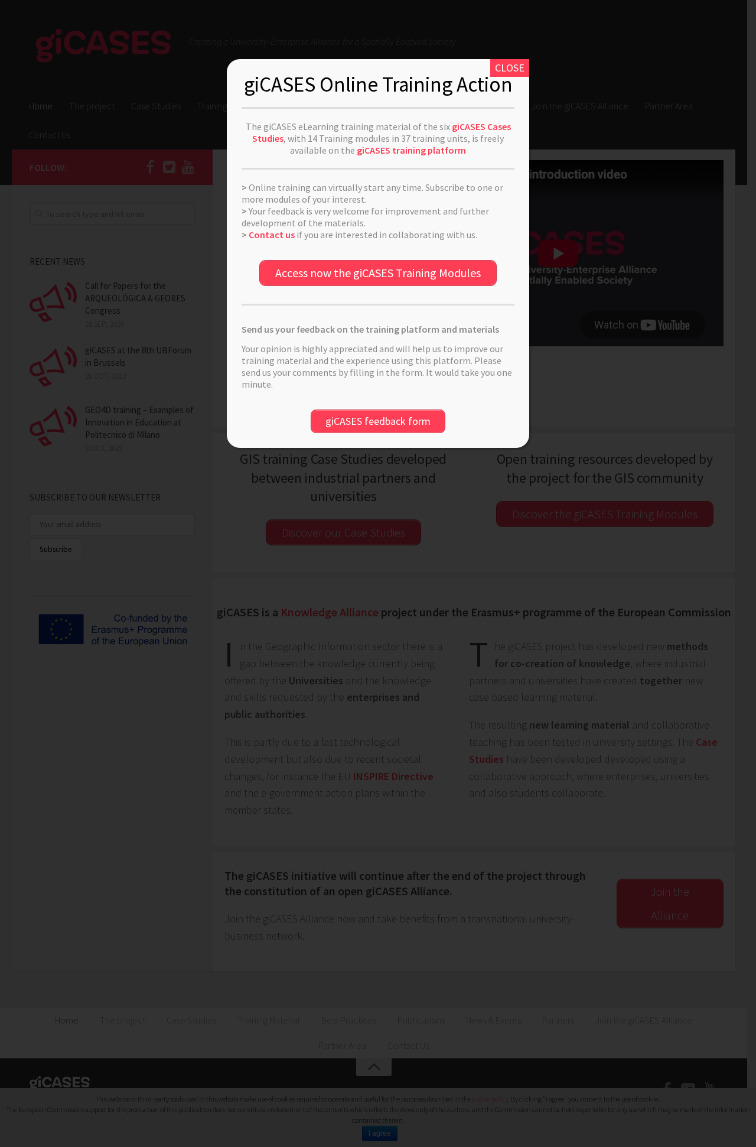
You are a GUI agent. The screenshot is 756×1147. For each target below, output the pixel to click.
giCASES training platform (411, 150)
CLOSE (509, 67)
